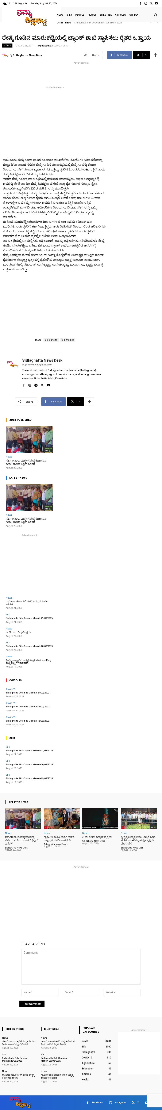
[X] (151, 3)
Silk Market (67, 340)
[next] (157, 22)
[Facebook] (140, 3)
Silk (8, 614)
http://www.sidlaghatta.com (36, 364)
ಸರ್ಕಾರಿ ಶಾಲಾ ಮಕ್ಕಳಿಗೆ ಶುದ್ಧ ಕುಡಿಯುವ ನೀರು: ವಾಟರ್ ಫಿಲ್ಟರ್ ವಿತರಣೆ (26, 462)
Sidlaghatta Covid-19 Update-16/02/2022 (27, 706)
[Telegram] (36, 384)
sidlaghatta (51, 340)
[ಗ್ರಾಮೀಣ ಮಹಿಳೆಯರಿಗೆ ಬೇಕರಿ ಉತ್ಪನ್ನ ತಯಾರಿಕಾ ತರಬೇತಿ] (62, 818)
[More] (155, 55)
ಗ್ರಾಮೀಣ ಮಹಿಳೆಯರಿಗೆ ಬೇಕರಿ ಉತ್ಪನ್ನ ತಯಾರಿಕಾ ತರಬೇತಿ (59, 838)
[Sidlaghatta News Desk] (6, 55)
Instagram (120, 1102)
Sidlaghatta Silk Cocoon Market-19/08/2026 (29, 778)
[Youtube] (156, 3)
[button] (155, 14)
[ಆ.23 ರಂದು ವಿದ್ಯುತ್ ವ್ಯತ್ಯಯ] (100, 818)
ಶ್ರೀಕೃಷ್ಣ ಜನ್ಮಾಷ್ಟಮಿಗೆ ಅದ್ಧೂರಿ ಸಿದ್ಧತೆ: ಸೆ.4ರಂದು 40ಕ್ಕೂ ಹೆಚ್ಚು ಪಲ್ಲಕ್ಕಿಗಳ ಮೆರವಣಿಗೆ (28, 661)
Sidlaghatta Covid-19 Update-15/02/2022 (27, 720)
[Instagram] (145, 3)
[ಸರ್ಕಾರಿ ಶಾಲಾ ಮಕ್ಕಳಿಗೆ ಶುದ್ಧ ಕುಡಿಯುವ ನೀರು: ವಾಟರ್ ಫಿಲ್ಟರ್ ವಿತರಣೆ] (29, 439)
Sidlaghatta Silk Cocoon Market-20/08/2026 (29, 646)
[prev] (150, 22)
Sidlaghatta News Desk (27, 55)
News (7, 45)
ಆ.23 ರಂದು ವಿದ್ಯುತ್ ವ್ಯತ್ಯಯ (86, 22)
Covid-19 (11, 689)
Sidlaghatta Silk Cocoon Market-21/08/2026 (29, 618)
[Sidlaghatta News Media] (31, 18)
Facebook (97, 1102)
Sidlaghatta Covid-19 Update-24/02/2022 (27, 692)
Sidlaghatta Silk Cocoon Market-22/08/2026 (15, 1059)
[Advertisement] (52, 71)
